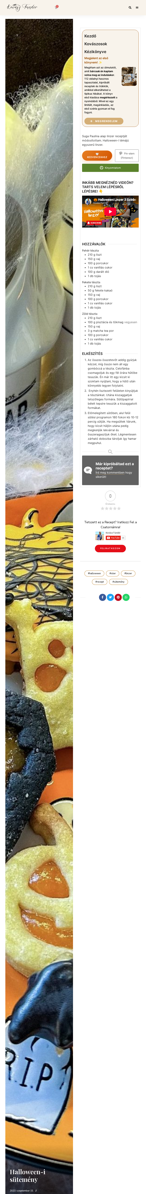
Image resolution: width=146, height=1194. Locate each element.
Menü (137, 7)
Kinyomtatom (112, 167)
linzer (129, 573)
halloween (95, 573)
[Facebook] (102, 597)
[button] (110, 548)
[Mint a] (94, 597)
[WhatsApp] (126, 597)
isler (113, 573)
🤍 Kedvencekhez (97, 156)
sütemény (119, 581)
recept (100, 581)
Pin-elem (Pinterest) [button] (128, 155)
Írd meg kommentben (110, 472)
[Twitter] (110, 597)
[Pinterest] (118, 597)
